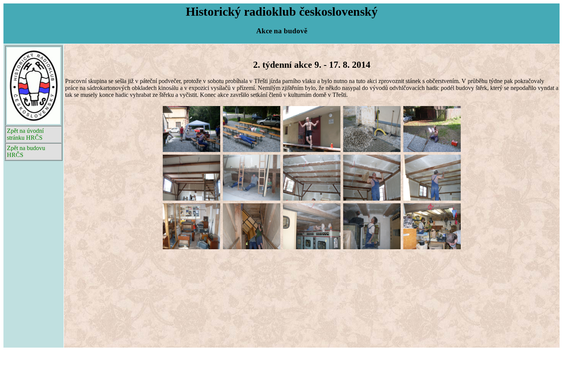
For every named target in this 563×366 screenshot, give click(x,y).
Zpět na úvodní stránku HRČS (25, 134)
